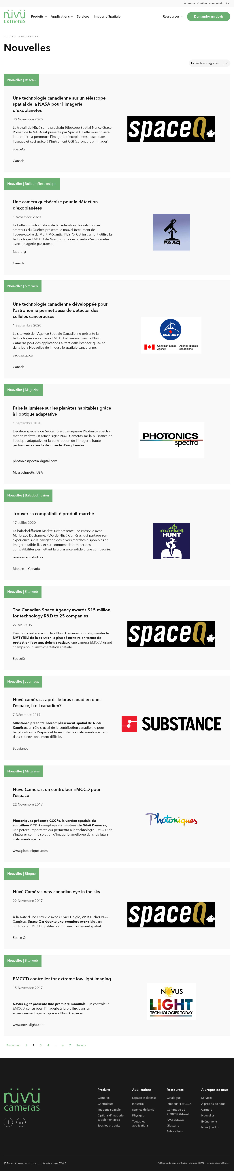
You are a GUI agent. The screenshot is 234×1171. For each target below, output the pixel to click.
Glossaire (173, 1126)
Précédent (13, 1045)
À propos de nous (213, 1104)
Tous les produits (109, 1126)
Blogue (30, 873)
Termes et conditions (217, 1163)
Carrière (202, 3)
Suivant (81, 1045)
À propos (189, 3)
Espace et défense (144, 1098)
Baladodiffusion (37, 495)
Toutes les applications (140, 1124)
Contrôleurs (105, 1104)
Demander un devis (208, 16)
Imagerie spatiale (109, 1110)
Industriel (138, 1104)
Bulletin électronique (40, 184)
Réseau (30, 80)
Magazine (32, 390)
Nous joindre (216, 3)
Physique (138, 1116)
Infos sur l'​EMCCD (179, 1104)
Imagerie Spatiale (107, 16)
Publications (175, 1131)
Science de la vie (143, 1110)
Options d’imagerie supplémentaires (111, 1118)
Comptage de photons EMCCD (178, 1112)
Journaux (32, 681)
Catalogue (174, 1098)
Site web (31, 286)
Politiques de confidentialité (172, 1163)
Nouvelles (14, 80)
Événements (209, 1122)
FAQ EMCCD (175, 1120)
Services (83, 16)
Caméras (104, 1098)
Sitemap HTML (196, 1163)
